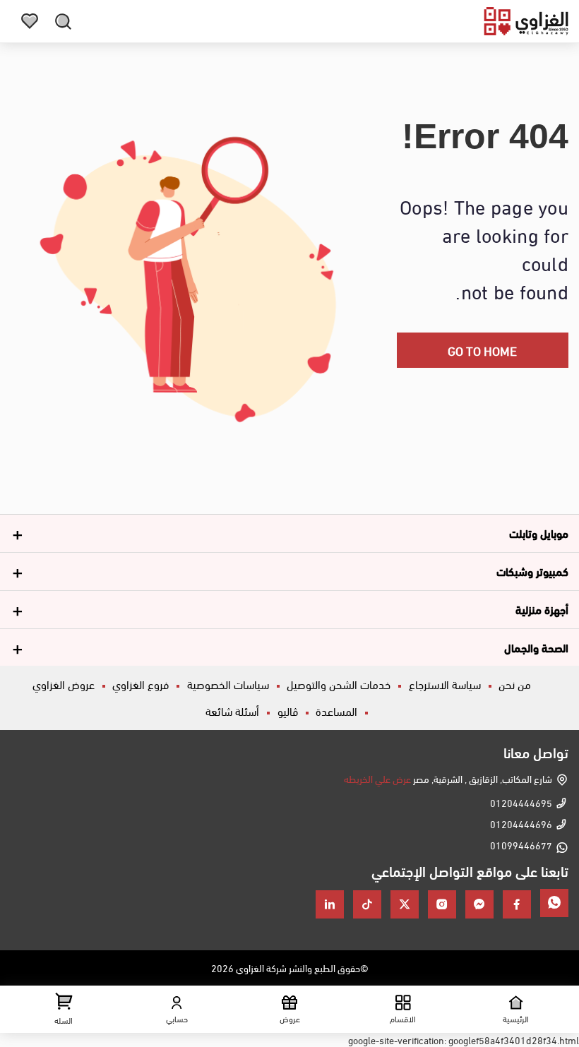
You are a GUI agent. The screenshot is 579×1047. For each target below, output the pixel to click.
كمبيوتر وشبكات (532, 571)
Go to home (482, 349)
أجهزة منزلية (541, 609)
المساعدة (336, 710)
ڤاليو (287, 710)
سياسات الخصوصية (228, 684)
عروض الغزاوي (63, 684)
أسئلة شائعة (232, 710)
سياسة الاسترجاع (445, 684)
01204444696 (521, 823)
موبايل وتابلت (538, 533)
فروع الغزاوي (140, 684)
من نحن (515, 684)
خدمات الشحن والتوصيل (338, 684)
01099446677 (521, 844)
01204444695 (521, 802)
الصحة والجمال (536, 647)
